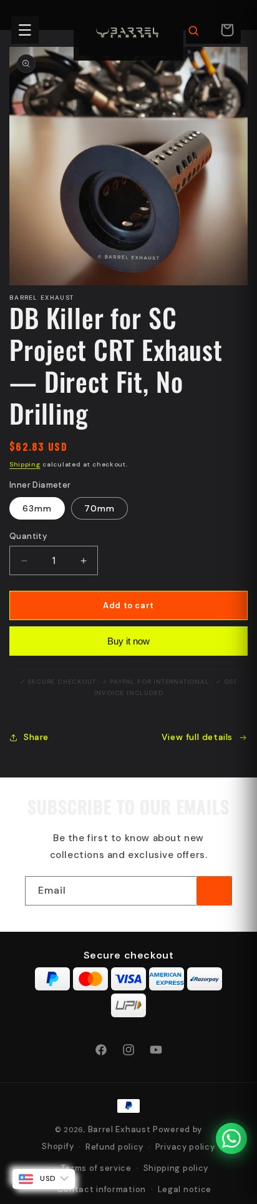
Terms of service (96, 1168)
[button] (25, 30)
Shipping (25, 464)
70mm (99, 508)
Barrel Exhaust (119, 1129)
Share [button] (36, 737)
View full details (197, 737)
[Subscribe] (213, 890)
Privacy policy (185, 1147)
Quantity (28, 536)
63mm (37, 508)
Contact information (101, 1189)
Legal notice (184, 1189)
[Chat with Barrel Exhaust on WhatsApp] (231, 1138)
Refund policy (114, 1147)
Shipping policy (176, 1168)
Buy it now (128, 641)
